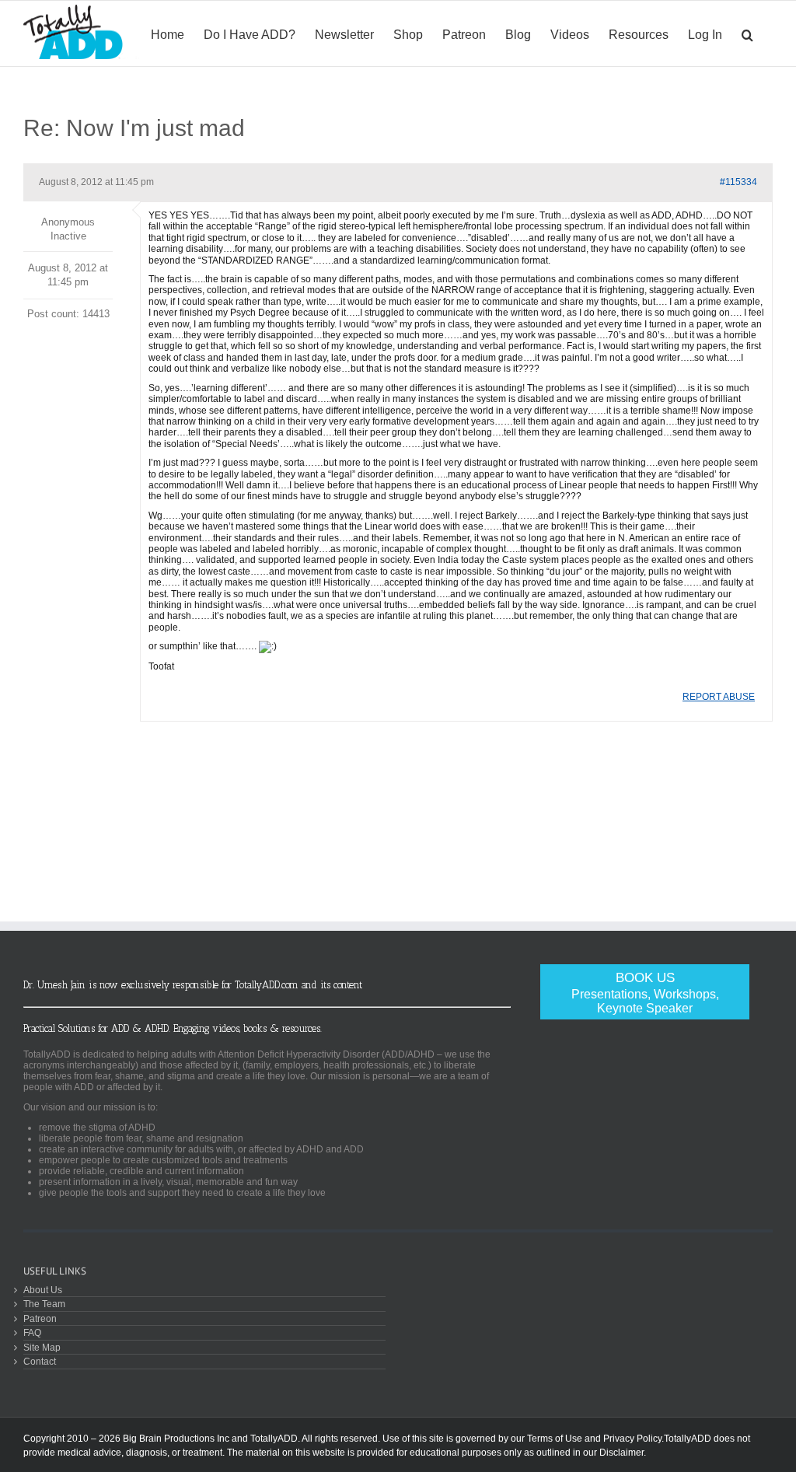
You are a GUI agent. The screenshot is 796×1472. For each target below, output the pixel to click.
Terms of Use (554, 1438)
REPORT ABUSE (719, 696)
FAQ (32, 1332)
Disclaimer (621, 1452)
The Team (44, 1304)
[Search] (747, 33)
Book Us (645, 992)
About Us (42, 1290)
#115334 (738, 182)
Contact (39, 1361)
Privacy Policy (632, 1438)
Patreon (40, 1318)
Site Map (42, 1347)
